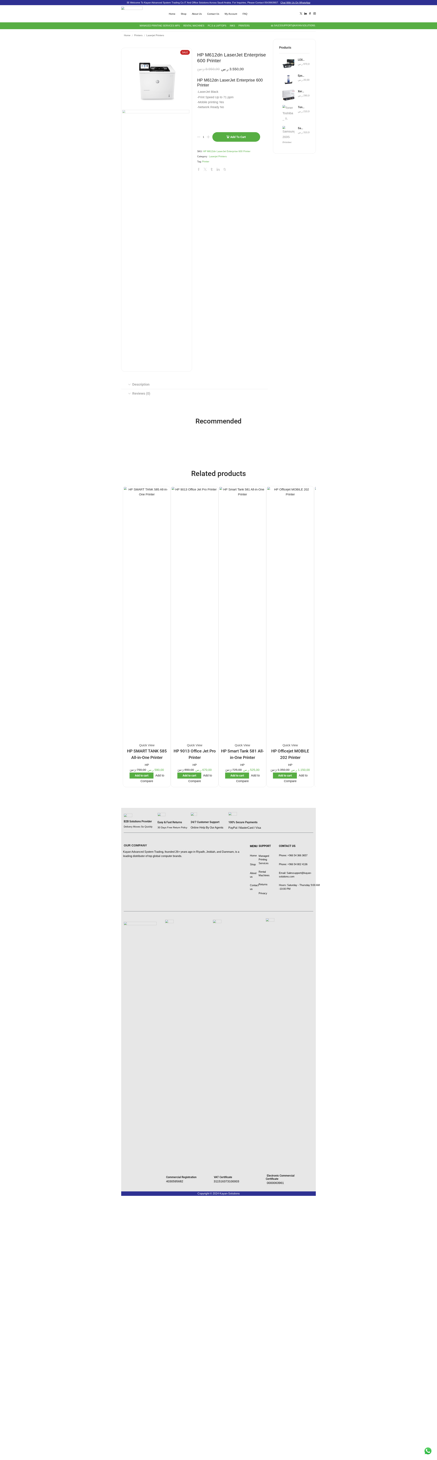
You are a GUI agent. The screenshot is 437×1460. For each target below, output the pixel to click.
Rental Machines (193, 26)
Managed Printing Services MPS (160, 26)
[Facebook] (310, 13)
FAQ (245, 13)
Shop (183, 13)
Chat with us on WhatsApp (295, 2)
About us (197, 13)
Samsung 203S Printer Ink (301, 128)
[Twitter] (301, 13)
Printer (205, 161)
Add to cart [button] (141, 775)
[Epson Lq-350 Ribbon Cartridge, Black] (288, 79)
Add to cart (238, 137)
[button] (174, 1181)
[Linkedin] (305, 13)
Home (172, 13)
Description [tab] (141, 384)
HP (147, 765)
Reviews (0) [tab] (141, 393)
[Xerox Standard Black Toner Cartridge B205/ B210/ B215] (288, 95)
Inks (232, 26)
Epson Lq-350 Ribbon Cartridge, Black (301, 75)
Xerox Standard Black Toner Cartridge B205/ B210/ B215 (301, 91)
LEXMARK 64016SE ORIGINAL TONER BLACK (301, 59)
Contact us (213, 13)
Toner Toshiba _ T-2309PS (301, 107)
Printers (244, 26)
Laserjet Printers (155, 35)
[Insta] (314, 13)
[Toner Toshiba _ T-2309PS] (288, 113)
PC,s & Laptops (217, 26)
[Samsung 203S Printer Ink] (288, 134)
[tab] (194, 384)
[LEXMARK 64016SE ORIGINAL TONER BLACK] (288, 64)
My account (231, 13)
